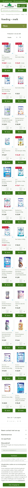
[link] (8, 421)
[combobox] (12, 10)
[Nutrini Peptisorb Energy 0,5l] (21, 325)
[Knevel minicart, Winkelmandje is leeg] (19, 5)
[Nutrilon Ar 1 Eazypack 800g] (7, 232)
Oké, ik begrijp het (14, 485)
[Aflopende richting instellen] (20, 37)
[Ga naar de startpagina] (9, 5)
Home (2, 14)
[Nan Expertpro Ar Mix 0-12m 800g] (7, 80)
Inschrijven (14, 455)
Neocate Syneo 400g (7, 397)
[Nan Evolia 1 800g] (21, 48)
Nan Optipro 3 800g (20, 239)
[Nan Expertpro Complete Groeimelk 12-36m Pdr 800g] (7, 111)
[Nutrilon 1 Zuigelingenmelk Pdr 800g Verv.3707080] (21, 388)
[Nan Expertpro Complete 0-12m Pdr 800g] (7, 48)
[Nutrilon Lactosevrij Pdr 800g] (7, 172)
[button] (14, 26)
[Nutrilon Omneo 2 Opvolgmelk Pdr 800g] (21, 111)
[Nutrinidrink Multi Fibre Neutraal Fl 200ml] (7, 325)
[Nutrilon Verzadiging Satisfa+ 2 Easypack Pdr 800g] (7, 262)
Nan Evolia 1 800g (19, 57)
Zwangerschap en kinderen (13, 14)
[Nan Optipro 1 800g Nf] (21, 172)
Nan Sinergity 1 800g (20, 150)
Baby (22, 14)
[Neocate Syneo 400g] (7, 388)
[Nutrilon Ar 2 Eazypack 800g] (21, 203)
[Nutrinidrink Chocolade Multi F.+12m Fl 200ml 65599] (21, 262)
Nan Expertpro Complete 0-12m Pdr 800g (7, 58)
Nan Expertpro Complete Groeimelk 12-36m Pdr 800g (7, 120)
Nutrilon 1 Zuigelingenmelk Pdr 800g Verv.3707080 (20, 398)
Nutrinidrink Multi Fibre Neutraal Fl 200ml (6, 335)
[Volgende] (20, 421)
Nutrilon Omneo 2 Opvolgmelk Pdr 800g (19, 120)
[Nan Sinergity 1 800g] (21, 141)
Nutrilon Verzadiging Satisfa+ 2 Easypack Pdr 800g (7, 273)
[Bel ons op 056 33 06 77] (15, 5)
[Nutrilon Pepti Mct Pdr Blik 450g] (21, 357)
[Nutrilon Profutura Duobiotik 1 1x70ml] (7, 295)
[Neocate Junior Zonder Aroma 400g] (7, 357)
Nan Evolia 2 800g (19, 88)
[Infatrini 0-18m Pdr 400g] (21, 295)
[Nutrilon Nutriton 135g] (7, 141)
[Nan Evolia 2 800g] (21, 80)
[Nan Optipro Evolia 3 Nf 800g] (7, 203)
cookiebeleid (21, 480)
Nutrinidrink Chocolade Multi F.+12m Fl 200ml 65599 (20, 273)
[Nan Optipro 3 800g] (21, 232)
